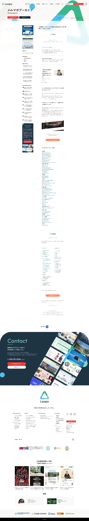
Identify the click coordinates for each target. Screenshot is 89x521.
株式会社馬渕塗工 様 (45, 177)
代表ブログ (57, 428)
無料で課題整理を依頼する (16, 363)
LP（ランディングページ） (30, 423)
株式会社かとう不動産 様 (46, 215)
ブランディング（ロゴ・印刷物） (30, 426)
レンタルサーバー (17, 425)
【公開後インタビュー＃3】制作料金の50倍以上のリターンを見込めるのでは (28, 102)
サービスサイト (45, 252)
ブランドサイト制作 (17, 420)
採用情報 (57, 423)
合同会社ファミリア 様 (45, 191)
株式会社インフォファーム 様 (46, 185)
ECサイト (44, 251)
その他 (27, 428)
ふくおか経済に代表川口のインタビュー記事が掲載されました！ (28, 106)
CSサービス (16, 428)
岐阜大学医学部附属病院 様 (46, 188)
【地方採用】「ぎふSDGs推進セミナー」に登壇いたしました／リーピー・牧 (27, 81)
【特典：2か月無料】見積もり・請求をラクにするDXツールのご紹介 (28, 88)
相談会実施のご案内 (27, 91)
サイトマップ (68, 431)
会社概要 (57, 415)
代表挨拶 (57, 417)
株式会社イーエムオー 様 (46, 152)
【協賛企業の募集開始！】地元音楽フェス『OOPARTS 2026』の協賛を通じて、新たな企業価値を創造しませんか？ (27, 71)
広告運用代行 (57, 267)
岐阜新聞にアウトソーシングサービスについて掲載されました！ (28, 117)
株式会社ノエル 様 (45, 166)
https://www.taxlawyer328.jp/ (53, 135)
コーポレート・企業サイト (29, 415)
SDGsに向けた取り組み (60, 418)
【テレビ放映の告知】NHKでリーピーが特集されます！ (28, 109)
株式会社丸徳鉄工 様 (45, 170)
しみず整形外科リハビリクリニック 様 (48, 195)
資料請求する (16, 367)
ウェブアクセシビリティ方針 (70, 432)
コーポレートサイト (46, 250)
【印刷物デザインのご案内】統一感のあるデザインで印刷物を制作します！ (28, 95)
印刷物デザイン (57, 248)
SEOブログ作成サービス (47, 263)
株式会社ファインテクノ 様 (46, 159)
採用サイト (45, 253)
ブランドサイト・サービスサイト (30, 417)
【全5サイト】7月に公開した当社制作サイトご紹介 (28, 98)
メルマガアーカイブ (59, 431)
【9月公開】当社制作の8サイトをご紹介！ (28, 113)
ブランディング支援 (17, 423)
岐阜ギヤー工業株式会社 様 (46, 155)
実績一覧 (18, 439)
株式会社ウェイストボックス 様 (47, 222)
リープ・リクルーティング (45, 418)
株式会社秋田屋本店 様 (45, 212)
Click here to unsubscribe (59, 314)
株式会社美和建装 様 (45, 176)
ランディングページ (46, 254)
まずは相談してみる (71, 421)
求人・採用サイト (28, 418)
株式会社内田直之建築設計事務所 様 (47, 169)
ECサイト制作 (16, 418)
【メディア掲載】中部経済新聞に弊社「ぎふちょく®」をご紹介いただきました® (28, 74)
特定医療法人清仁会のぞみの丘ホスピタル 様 (49, 192)
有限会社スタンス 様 (45, 173)
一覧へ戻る (42, 326)
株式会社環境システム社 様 (46, 218)
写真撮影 (44, 272)
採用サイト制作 (16, 417)
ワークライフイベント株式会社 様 (47, 198)
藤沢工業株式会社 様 (45, 158)
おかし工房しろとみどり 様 (46, 211)
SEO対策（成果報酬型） (47, 276)
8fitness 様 (44, 203)
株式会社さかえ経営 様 (45, 181)
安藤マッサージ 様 (45, 202)
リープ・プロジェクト (46, 416)
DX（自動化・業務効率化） (27, 58)
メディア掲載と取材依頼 (59, 420)
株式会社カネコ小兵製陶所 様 (46, 156)
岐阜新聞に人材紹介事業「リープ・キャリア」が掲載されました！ (28, 121)
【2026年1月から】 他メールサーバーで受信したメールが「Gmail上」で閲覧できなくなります (27, 66)
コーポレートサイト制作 (17, 415)
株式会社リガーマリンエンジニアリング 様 (48, 162)
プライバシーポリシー (69, 425)
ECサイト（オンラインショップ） (30, 420)
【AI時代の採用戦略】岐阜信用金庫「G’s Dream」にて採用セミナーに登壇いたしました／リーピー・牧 (28, 78)
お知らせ (25, 59)
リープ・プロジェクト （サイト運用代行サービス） (47, 260)
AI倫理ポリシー (68, 428)
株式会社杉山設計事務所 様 (46, 167)
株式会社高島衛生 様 (45, 219)
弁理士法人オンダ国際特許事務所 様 (47, 180)
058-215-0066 (15, 359)
